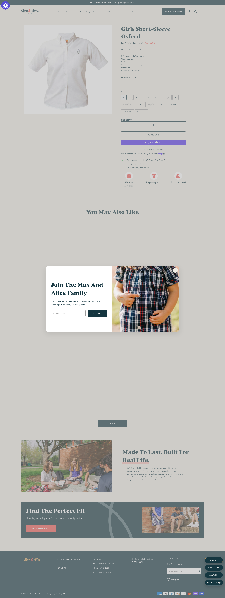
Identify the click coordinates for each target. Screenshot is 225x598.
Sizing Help (214, 560)
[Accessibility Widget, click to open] (5, 5)
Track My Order (214, 575)
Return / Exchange (214, 582)
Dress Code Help (213, 567)
